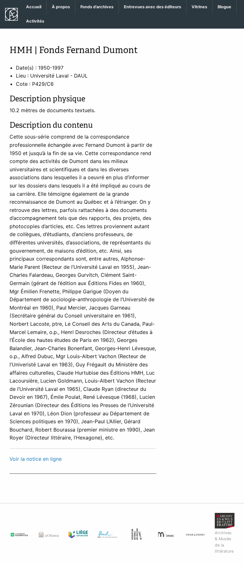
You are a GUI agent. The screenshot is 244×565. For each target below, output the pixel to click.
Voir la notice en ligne (36, 459)
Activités (35, 21)
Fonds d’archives (96, 6)
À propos (61, 6)
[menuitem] (34, 7)
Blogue (224, 6)
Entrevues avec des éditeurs (152, 6)
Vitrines (199, 6)
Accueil (33, 6)
